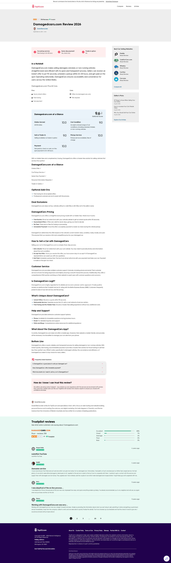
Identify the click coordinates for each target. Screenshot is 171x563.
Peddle (122, 53)
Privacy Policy (98, 530)
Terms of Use (89, 530)
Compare (120, 6)
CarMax (122, 72)
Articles (136, 6)
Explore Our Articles (120, 119)
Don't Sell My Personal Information (45, 549)
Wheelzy (123, 66)
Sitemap (106, 530)
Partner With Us (114, 530)
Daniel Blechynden (42, 28)
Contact (123, 530)
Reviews (128, 6)
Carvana (123, 78)
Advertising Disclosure (112, 1)
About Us (71, 530)
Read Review (124, 55)
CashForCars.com (126, 59)
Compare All (117, 87)
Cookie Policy (80, 530)
